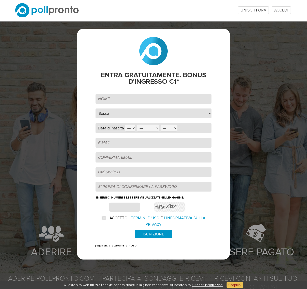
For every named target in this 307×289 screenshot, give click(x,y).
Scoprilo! (234, 285)
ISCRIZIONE (153, 234)
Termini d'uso (145, 217)
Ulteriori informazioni (207, 285)
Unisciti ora (253, 10)
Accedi (281, 10)
